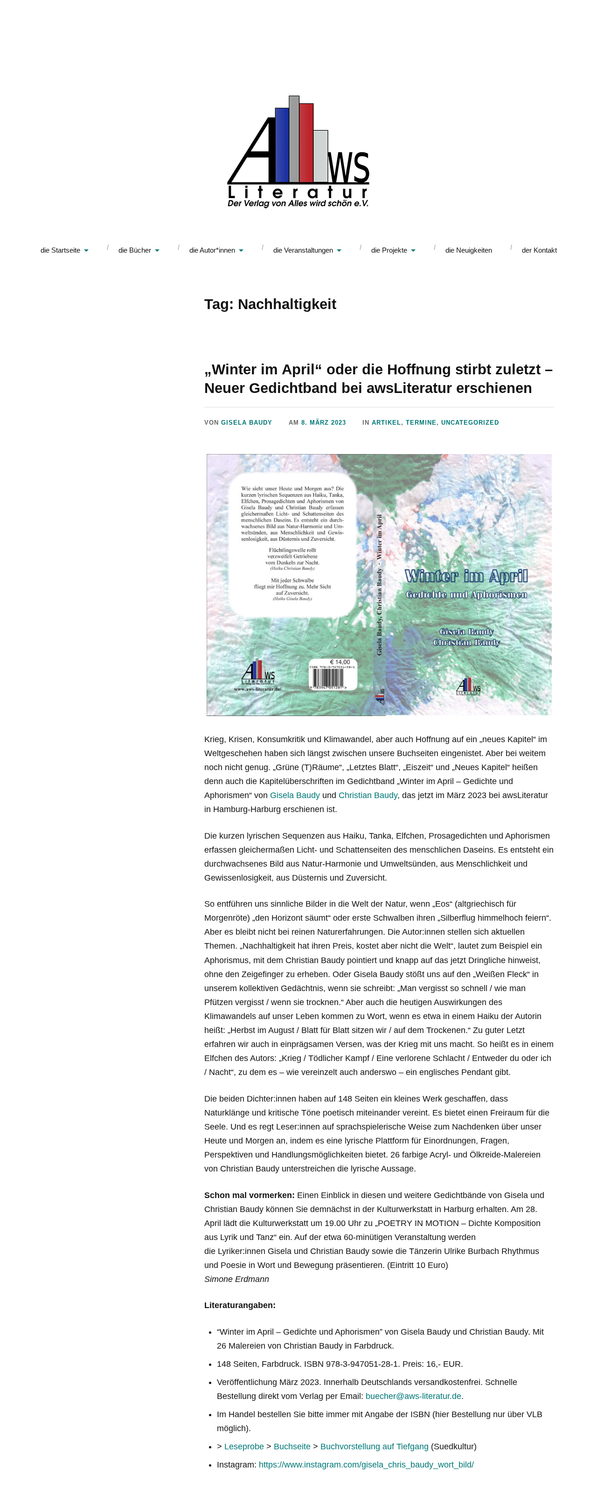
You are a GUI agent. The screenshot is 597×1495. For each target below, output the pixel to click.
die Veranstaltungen (303, 250)
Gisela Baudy (246, 422)
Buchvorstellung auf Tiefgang (374, 1446)
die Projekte (389, 250)
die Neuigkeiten (468, 250)
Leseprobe (244, 1446)
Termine (421, 422)
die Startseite (60, 250)
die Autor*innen (212, 250)
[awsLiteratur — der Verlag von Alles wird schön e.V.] (298, 154)
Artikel (386, 422)
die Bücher (134, 250)
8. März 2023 (323, 422)
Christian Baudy (368, 795)
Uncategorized (470, 422)
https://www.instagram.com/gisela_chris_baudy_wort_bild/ (366, 1464)
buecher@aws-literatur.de (413, 1396)
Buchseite (292, 1446)
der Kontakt (539, 250)
